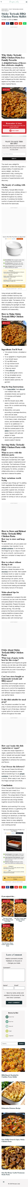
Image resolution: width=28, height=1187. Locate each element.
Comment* (6, 967)
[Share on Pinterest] (3, 23)
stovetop (5, 571)
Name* (5, 985)
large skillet (11, 389)
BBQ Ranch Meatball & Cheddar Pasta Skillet (10, 1076)
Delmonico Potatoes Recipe (11, 1108)
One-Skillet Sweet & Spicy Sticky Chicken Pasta (13, 1140)
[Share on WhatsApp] (24, 23)
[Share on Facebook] (7, 23)
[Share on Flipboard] (16, 23)
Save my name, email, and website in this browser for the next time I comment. (14, 995)
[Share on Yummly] (20, 23)
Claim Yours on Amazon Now (15, 286)
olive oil (12, 370)
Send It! (14, 158)
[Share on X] (12, 23)
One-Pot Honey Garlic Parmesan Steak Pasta (13, 1174)
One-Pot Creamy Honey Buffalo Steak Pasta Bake (7, 919)
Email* (16, 985)
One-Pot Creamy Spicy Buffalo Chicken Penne (20, 919)
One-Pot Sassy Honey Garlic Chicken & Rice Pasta (8, 944)
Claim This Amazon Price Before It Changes (15, 878)
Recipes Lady (14, 1)
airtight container (7, 548)
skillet (7, 431)
